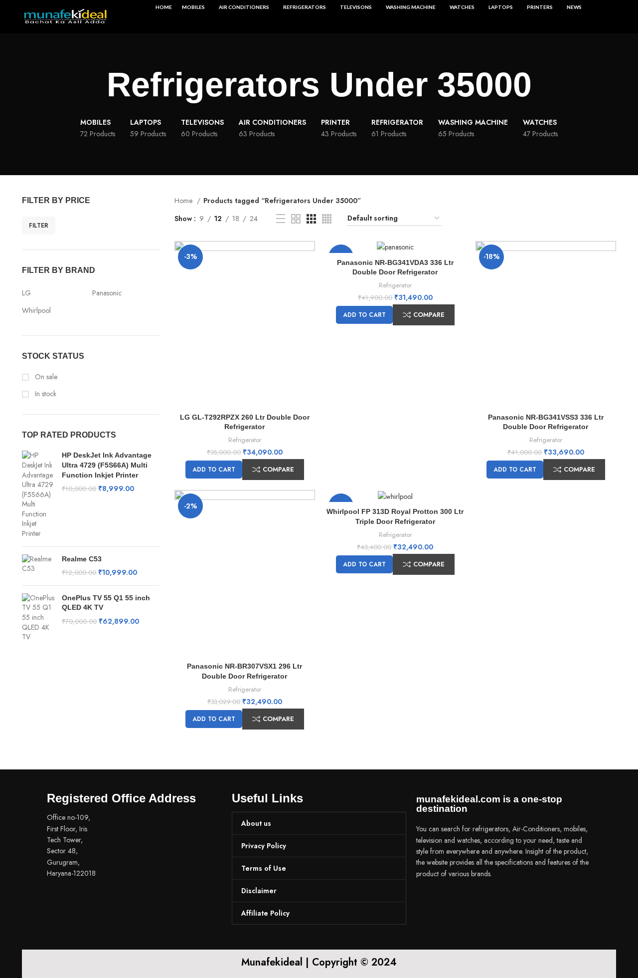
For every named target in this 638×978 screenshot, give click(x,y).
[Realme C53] (38, 566)
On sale (45, 377)
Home (184, 201)
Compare (278, 469)
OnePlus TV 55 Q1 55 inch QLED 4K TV (106, 603)
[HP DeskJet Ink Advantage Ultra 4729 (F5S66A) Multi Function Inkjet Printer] (38, 494)
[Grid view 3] (311, 219)
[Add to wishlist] (307, 279)
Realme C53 (82, 559)
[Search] (611, 17)
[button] (213, 470)
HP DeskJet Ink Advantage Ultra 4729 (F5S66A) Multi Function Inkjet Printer (107, 465)
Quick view (307, 257)
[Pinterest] (483, 901)
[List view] (280, 218)
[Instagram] (456, 901)
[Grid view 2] (296, 219)
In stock (44, 394)
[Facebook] (428, 901)
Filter (38, 225)
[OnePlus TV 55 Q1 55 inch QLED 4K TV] (38, 617)
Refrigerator (244, 440)
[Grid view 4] (326, 219)
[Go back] (94, 85)
